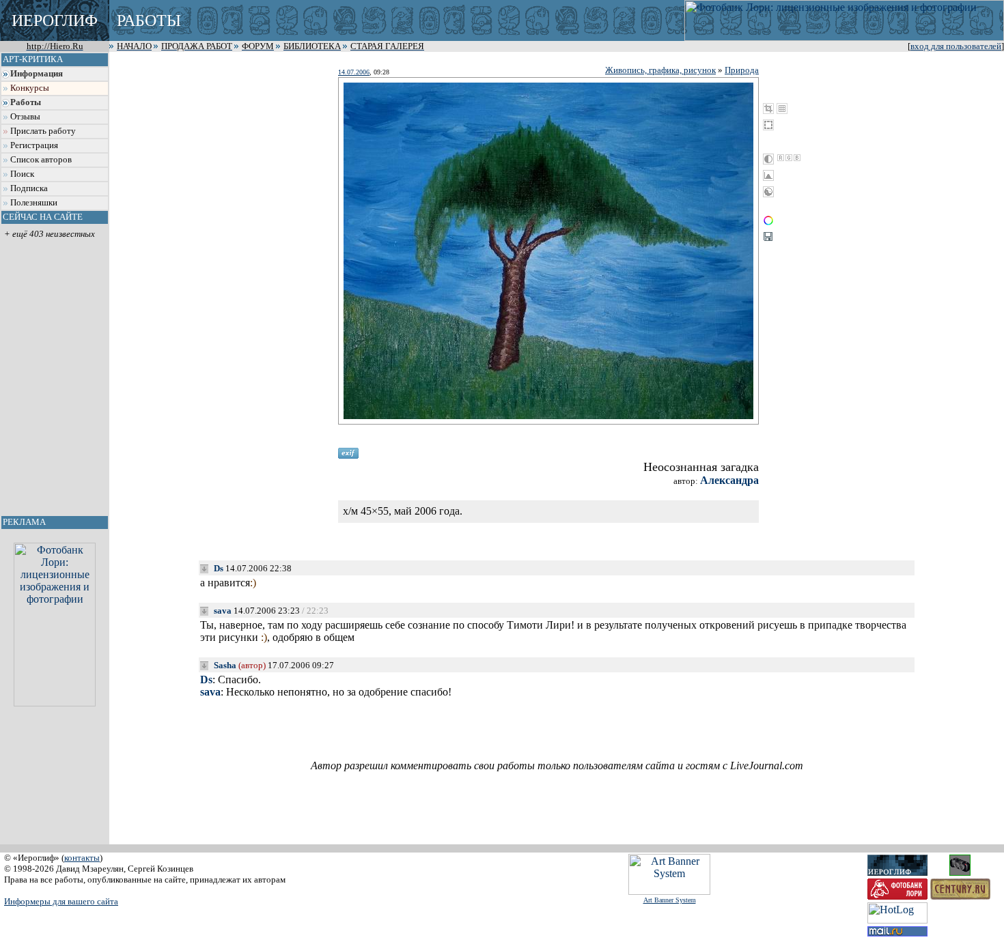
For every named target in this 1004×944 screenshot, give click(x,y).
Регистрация (34, 145)
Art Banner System (669, 900)
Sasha (225, 665)
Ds (218, 568)
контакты (82, 858)
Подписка (29, 188)
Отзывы (25, 116)
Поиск (22, 174)
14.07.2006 (353, 72)
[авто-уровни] (768, 191)
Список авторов (41, 160)
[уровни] (768, 175)
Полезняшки (33, 203)
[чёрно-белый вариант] (768, 159)
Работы (25, 102)
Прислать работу (43, 131)
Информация (36, 73)
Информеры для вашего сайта (61, 901)
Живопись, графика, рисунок (660, 70)
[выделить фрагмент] (768, 124)
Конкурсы (29, 88)
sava (223, 610)
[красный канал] (781, 158)
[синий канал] (797, 158)
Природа (742, 70)
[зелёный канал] (789, 158)
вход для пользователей (955, 46)
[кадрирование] (768, 108)
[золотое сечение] (782, 108)
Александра (729, 480)
